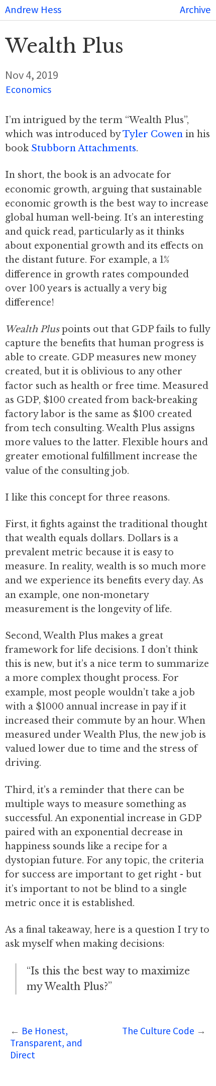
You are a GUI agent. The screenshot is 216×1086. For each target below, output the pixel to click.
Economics (28, 89)
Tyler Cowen (153, 134)
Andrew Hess (33, 9)
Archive (195, 9)
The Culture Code (158, 1031)
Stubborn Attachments (83, 148)
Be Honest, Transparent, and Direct (46, 1043)
